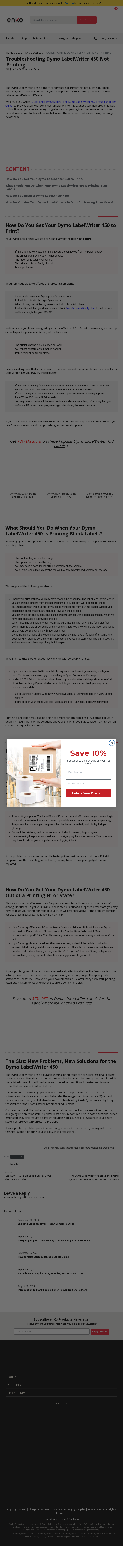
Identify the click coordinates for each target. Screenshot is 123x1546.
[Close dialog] (112, 743)
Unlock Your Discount (88, 793)
